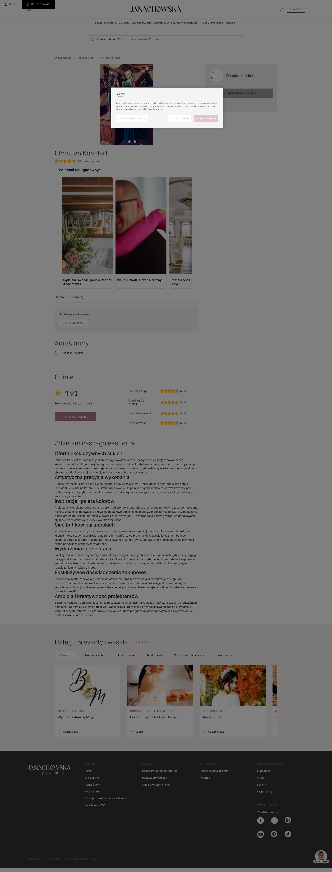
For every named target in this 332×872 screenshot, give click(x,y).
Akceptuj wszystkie (206, 118)
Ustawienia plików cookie (131, 118)
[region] (167, 107)
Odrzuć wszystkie (179, 118)
